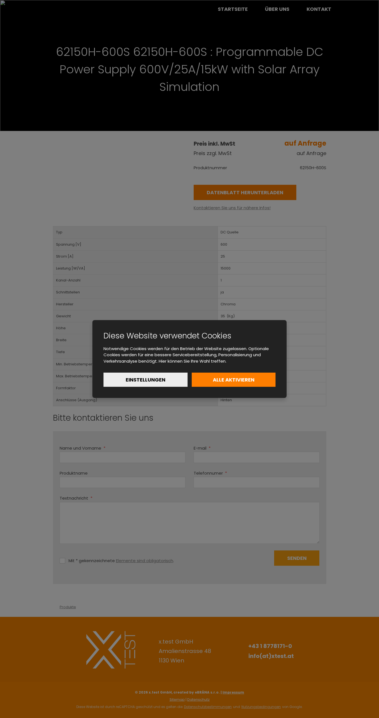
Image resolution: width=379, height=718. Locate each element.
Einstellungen (145, 379)
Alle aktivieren (233, 379)
